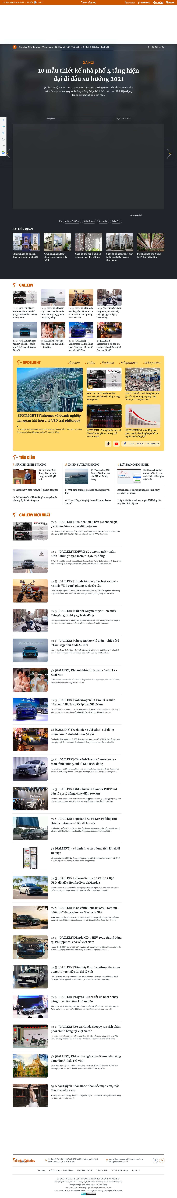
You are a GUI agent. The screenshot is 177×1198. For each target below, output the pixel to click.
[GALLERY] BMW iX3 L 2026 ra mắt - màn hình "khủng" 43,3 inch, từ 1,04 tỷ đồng (52, 313)
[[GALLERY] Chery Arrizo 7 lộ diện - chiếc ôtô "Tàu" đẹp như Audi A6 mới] (25, 330)
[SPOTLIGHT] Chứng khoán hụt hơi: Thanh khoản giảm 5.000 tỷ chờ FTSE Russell (104, 433)
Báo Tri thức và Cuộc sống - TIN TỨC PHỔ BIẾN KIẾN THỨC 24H (88, 2)
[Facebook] (3, 120)
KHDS (130, 2)
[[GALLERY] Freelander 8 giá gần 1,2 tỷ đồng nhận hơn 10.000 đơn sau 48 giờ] (109, 330)
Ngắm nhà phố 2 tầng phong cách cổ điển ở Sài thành (55, 257)
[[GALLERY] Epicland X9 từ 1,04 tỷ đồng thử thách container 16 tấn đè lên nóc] (30, 828)
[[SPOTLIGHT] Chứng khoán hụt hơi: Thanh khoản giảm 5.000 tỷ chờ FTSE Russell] (104, 416)
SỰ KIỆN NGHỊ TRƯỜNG (30, 464)
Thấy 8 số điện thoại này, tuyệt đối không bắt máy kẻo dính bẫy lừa (139, 502)
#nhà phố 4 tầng (72, 221)
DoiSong (158, 2)
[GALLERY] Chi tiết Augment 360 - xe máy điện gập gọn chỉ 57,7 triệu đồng (109, 313)
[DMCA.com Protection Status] (88, 1193)
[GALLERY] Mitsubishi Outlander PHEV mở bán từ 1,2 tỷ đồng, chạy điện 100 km (84, 791)
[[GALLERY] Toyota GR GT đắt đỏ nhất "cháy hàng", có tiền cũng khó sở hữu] (30, 1006)
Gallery (74, 363)
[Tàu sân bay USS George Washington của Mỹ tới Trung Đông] (76, 476)
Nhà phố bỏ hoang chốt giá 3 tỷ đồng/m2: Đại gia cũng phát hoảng (119, 257)
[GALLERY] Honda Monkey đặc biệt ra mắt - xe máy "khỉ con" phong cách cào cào (81, 313)
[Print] (3, 139)
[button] (169, 154)
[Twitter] (3, 133)
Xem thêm (111, 47)
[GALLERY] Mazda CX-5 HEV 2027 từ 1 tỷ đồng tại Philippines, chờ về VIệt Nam (86, 940)
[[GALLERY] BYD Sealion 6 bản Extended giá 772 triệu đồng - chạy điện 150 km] (25, 297)
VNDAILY (144, 2)
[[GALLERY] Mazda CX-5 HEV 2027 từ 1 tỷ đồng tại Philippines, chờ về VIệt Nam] (30, 947)
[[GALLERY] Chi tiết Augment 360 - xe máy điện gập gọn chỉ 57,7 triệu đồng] (109, 297)
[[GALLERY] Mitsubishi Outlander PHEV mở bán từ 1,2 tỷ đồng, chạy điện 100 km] (30, 798)
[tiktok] (108, 444)
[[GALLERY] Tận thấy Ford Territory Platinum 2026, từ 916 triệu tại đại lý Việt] (30, 976)
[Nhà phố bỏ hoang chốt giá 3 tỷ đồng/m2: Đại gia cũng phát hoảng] (119, 242)
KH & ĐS (140, 444)
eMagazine (152, 363)
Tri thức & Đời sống (91, 47)
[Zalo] (3, 126)
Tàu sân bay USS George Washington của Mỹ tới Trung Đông (100, 475)
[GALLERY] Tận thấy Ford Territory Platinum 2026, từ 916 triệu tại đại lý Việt (85, 969)
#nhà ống (116, 221)
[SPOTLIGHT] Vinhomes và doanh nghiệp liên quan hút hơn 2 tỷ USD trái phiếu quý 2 (49, 421)
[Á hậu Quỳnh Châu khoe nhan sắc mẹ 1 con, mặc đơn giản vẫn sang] (30, 1095)
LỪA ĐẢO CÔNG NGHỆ (134, 464)
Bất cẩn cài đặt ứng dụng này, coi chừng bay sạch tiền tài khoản (138, 491)
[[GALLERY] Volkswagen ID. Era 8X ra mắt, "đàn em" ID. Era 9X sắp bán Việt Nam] (81, 330)
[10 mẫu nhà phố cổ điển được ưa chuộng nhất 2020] (26, 242)
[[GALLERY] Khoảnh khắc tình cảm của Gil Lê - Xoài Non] (53, 330)
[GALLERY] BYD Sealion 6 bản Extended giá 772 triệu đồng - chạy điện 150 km (25, 313)
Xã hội (88, 63)
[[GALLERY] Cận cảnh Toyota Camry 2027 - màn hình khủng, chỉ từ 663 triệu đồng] (30, 769)
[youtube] (116, 444)
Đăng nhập (159, 47)
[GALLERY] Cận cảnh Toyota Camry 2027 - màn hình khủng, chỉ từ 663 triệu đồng (83, 762)
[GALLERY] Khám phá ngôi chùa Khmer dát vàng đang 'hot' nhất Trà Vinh (86, 1059)
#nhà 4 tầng (89, 221)
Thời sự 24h (76, 47)
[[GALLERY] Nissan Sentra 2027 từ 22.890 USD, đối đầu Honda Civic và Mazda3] (30, 887)
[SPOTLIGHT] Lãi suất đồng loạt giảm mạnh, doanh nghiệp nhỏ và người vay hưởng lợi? (141, 433)
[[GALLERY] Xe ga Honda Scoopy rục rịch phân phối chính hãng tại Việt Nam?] (30, 1036)
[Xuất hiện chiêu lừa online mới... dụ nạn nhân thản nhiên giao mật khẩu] (129, 476)
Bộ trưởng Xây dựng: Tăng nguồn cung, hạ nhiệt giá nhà (47, 475)
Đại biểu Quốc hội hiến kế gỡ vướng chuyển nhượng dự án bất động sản (35, 499)
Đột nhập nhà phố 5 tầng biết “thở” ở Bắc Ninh (149, 255)
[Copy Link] (3, 146)
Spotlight (105, 47)
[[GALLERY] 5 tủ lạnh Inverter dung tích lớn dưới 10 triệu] (30, 858)
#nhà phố (103, 221)
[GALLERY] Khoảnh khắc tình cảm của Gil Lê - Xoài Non (52, 344)
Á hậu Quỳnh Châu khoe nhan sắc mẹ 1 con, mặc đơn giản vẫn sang (85, 1088)
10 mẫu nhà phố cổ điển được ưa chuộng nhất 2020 (25, 255)
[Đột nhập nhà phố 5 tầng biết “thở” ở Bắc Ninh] (150, 242)
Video (91, 363)
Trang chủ (15, 47)
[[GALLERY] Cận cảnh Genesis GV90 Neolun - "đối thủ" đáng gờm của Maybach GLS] (30, 917)
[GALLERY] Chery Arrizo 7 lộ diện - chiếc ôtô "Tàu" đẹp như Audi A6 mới (24, 345)
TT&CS (131, 444)
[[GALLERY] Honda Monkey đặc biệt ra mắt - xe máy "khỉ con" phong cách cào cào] (81, 297)
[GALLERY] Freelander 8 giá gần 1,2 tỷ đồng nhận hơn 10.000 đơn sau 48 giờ (109, 345)
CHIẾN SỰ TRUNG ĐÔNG (83, 464)
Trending (23, 47)
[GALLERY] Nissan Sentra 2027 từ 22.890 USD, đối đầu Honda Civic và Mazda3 (82, 880)
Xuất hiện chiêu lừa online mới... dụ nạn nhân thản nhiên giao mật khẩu (153, 475)
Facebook (155, 1160)
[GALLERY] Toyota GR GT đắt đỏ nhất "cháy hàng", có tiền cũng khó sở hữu (84, 999)
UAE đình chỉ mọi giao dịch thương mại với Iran (87, 491)
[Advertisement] (88, 24)
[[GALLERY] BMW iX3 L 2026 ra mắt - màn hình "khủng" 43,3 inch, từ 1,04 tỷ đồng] (53, 297)
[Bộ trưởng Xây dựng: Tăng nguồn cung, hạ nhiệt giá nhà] (24, 476)
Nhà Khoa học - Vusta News (40, 47)
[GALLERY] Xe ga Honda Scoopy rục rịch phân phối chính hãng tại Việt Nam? (86, 1029)
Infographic (129, 363)
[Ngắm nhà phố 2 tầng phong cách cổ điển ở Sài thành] (57, 242)
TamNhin (170, 2)
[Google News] (3, 152)
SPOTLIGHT (32, 362)
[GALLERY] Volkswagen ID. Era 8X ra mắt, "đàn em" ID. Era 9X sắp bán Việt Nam (81, 345)
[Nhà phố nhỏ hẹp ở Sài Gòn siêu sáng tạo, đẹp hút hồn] (88, 242)
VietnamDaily (153, 444)
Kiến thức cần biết (62, 47)
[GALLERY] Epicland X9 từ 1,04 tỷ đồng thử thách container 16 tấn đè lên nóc (84, 821)
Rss (161, 1160)
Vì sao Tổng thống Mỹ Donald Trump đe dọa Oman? (88, 502)
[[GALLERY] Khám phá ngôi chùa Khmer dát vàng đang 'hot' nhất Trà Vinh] (30, 1066)
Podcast (108, 363)
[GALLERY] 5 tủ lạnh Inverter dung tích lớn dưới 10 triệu (85, 851)
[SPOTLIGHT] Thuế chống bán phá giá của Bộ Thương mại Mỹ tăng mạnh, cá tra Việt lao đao (142, 396)
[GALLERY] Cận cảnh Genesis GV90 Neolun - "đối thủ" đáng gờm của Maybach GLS (85, 910)
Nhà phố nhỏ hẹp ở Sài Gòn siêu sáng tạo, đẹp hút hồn (88, 255)
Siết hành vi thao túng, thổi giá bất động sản (36, 490)
